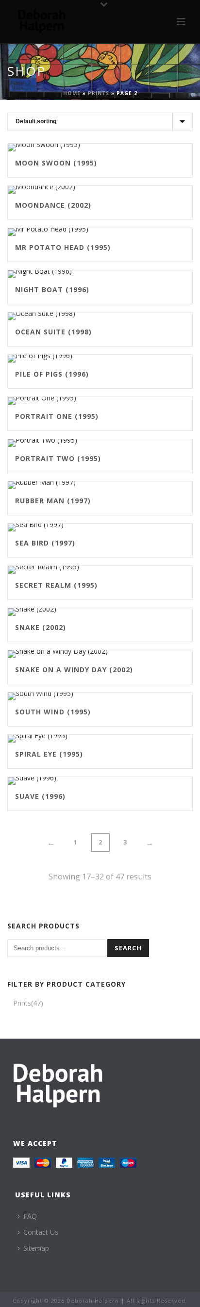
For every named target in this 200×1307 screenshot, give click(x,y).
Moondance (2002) (53, 205)
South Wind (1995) (53, 711)
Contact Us (40, 1232)
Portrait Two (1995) (58, 458)
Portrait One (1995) (57, 416)
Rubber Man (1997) (53, 500)
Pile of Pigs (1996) (52, 374)
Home (72, 93)
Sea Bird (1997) (45, 542)
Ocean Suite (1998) (53, 331)
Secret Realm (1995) (56, 585)
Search (128, 947)
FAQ (30, 1216)
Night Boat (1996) (52, 289)
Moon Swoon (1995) (56, 162)
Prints (98, 93)
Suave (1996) (40, 796)
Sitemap (36, 1248)
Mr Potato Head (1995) (63, 247)
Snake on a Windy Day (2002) (74, 669)
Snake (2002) (40, 627)
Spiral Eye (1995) (49, 754)
